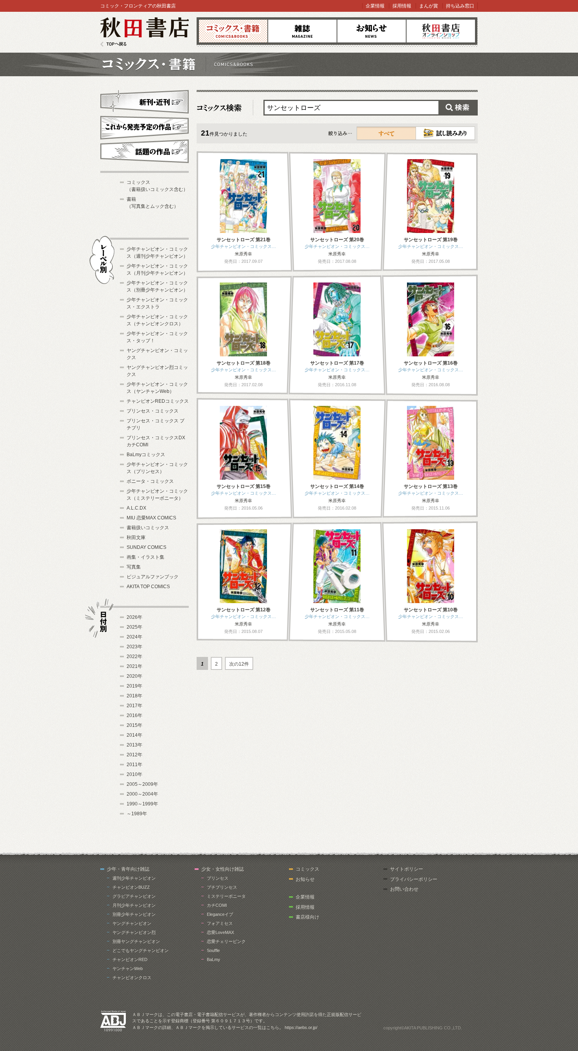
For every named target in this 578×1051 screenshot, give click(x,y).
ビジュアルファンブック (153, 577)
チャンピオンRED (129, 959)
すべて (386, 133)
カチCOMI (217, 905)
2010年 (134, 774)
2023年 (134, 646)
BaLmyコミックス (146, 454)
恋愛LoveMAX (220, 932)
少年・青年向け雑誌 (128, 869)
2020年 (134, 676)
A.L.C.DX (136, 508)
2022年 (134, 656)
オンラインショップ (441, 31)
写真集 (134, 567)
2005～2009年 (142, 784)
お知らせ (371, 31)
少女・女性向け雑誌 (222, 869)
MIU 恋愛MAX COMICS (151, 518)
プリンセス (217, 878)
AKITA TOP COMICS (148, 586)
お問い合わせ (404, 889)
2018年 (134, 696)
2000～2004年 (142, 794)
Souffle (213, 950)
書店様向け (307, 917)
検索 (458, 108)
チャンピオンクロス (131, 977)
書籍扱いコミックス (148, 527)
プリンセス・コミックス (153, 411)
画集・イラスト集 (145, 557)
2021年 (134, 666)
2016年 (134, 715)
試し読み (445, 133)
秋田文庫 (136, 537)
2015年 (134, 725)
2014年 (134, 735)
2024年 (134, 637)
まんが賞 (428, 6)
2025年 (134, 627)
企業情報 (375, 6)
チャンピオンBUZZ (131, 887)
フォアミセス (220, 923)
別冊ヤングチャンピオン (136, 941)
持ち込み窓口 (460, 6)
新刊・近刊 (144, 101)
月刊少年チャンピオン (134, 905)
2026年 (134, 617)
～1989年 (137, 813)
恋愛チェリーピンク (226, 941)
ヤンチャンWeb (127, 968)
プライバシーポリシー (413, 879)
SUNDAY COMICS (146, 547)
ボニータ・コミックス (150, 481)
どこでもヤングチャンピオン (140, 950)
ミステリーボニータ (226, 896)
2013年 (134, 745)
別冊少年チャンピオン (134, 914)
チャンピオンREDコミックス (158, 401)
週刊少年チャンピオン (134, 878)
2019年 (134, 686)
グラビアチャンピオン (134, 896)
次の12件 (239, 664)
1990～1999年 (142, 804)
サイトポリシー (406, 869)
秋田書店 (144, 32)
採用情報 (401, 6)
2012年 (134, 755)
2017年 (134, 705)
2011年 (134, 764)
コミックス (233, 31)
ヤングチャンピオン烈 (134, 932)
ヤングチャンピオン (131, 923)
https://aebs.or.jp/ (301, 1027)
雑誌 (302, 31)
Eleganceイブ (220, 914)
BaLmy (213, 959)
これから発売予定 (144, 126)
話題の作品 (144, 151)
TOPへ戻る (113, 44)
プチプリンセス (222, 887)
